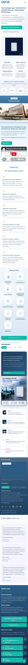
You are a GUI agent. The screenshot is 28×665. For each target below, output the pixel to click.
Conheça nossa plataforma (11, 32)
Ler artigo (6, 372)
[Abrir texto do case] (14, 111)
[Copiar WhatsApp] (25, 653)
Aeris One (6, 143)
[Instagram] (17, 506)
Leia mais (4, 23)
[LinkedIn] (13, 506)
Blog (9, 347)
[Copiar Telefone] (25, 647)
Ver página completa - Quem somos (13, 619)
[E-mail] (2, 506)
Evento (20, 347)
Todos (4, 347)
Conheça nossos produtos (11, 27)
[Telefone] (6, 506)
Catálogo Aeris (13, 625)
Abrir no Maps (6, 463)
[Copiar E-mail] (25, 639)
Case (14, 347)
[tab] (5, 487)
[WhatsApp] (9, 506)
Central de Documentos (13, 337)
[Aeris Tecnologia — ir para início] (5, 2)
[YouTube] (20, 506)
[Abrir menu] (25, 2)
